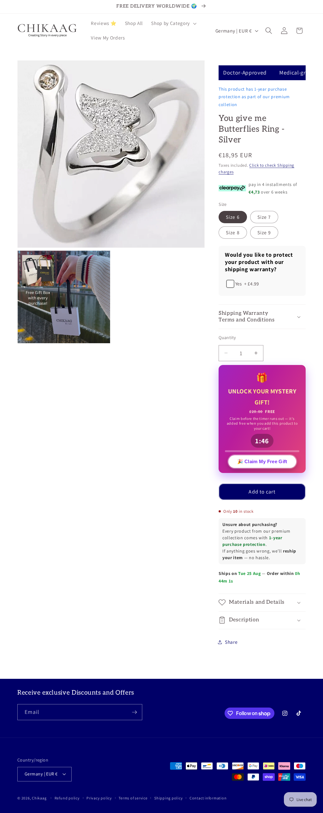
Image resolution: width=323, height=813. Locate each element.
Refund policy (67, 798)
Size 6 (233, 217)
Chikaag (39, 798)
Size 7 (264, 217)
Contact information (208, 798)
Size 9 (264, 232)
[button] (173, 23)
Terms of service (133, 798)
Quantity (227, 337)
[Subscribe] (134, 712)
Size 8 (233, 232)
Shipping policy (168, 798)
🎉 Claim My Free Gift (262, 462)
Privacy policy (99, 798)
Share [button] (231, 642)
